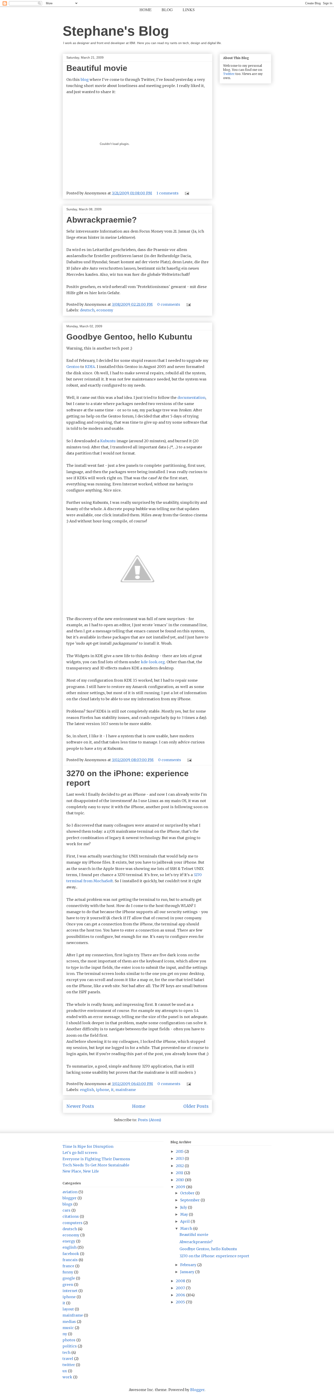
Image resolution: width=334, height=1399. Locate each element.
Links (189, 9)
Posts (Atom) (149, 1120)
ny (64, 1334)
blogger (69, 1198)
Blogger (197, 1389)
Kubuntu (108, 441)
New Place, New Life (80, 1171)
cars (66, 1210)
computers (72, 1222)
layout (68, 1309)
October (187, 1193)
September (190, 1200)
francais (70, 1259)
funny (67, 1272)
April (185, 1221)
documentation (191, 397)
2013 (180, 1158)
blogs (67, 1204)
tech (66, 1352)
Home (146, 9)
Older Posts (196, 1106)
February (188, 1264)
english (87, 1089)
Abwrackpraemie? (101, 219)
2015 (180, 1151)
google (68, 1278)
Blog (167, 9)
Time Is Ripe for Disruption (87, 1146)
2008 (181, 1281)
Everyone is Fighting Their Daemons (96, 1159)
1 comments (168, 193)
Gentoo (73, 366)
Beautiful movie (96, 68)
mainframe (125, 1089)
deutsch (87, 310)
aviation (69, 1192)
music (68, 1327)
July (184, 1207)
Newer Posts (80, 1106)
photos (68, 1340)
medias (69, 1321)
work (67, 1377)
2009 (181, 1187)
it (112, 1089)
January (187, 1272)
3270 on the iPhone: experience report (214, 1256)
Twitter (229, 74)
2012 (180, 1165)
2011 (180, 1172)
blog (85, 79)
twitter (68, 1364)
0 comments (168, 304)
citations (70, 1216)
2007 (181, 1288)
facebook (70, 1253)
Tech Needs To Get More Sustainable (95, 1165)
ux (64, 1371)
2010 (180, 1180)
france (68, 1266)
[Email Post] (186, 193)
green (67, 1284)
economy (104, 310)
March (186, 1228)
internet (69, 1290)
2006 (181, 1295)
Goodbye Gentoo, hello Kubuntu (129, 336)
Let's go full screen (79, 1152)
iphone (102, 1089)
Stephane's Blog (116, 31)
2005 (181, 1302)
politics (69, 1346)
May (184, 1214)
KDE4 (90, 366)
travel (67, 1358)
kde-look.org (153, 662)
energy (68, 1241)
